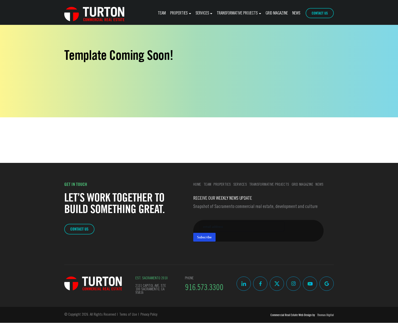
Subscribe (204, 237)
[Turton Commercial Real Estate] (93, 283)
